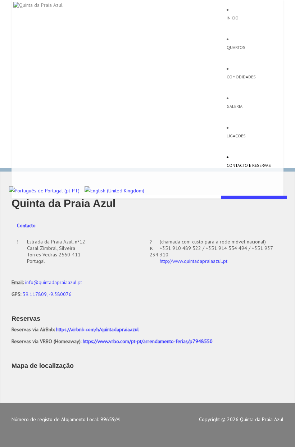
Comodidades (241, 76)
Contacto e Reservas (249, 165)
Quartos (236, 47)
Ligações (236, 135)
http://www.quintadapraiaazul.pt (193, 261)
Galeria (234, 106)
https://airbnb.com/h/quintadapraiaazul (97, 329)
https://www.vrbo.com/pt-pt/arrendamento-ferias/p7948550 (148, 341)
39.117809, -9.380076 (47, 294)
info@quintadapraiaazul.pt (53, 282)
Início (233, 17)
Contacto (26, 225)
